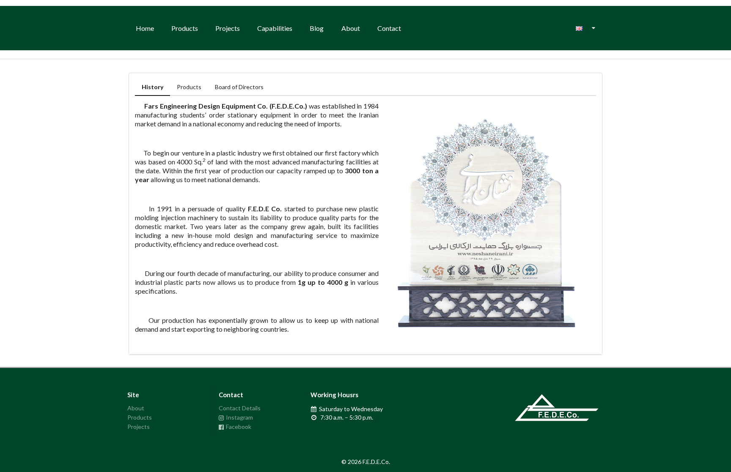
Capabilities (274, 28)
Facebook (238, 426)
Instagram (239, 417)
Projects (227, 28)
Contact (389, 28)
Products (184, 28)
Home (145, 28)
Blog (317, 28)
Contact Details (240, 408)
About (350, 28)
